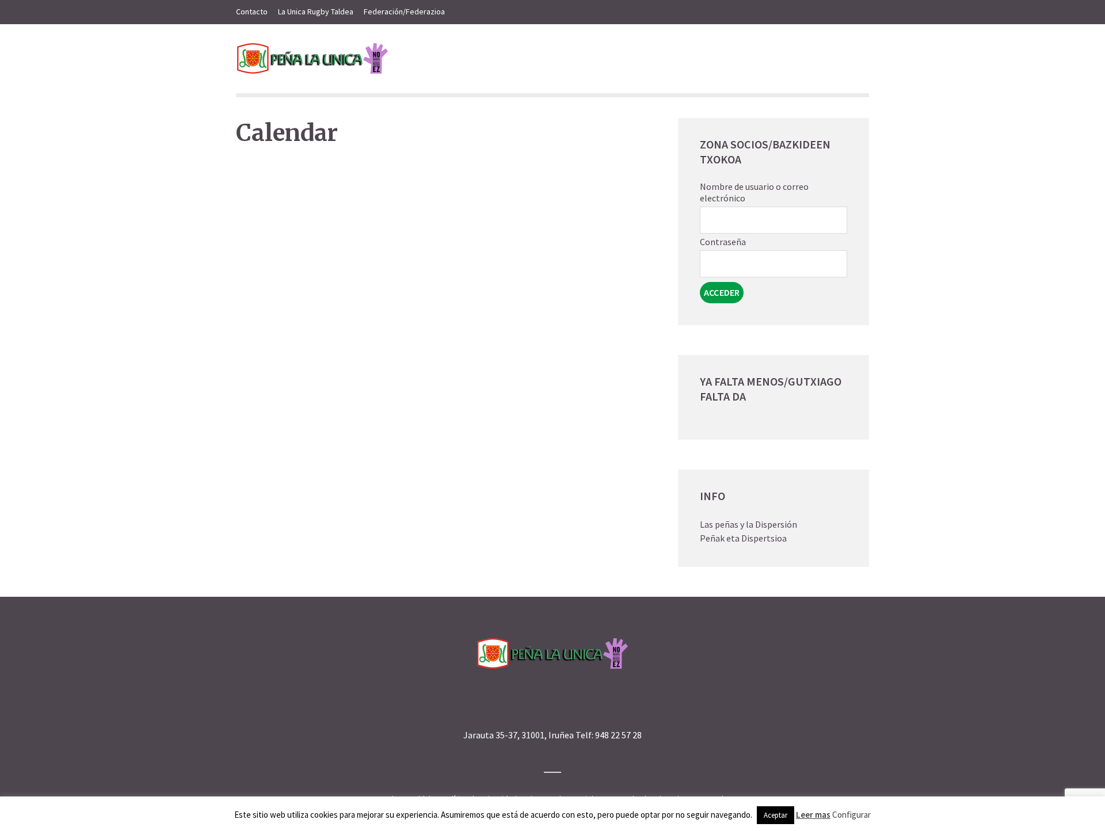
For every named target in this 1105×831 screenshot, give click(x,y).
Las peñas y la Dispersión (748, 524)
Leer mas (813, 814)
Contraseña (723, 241)
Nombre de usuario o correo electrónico (754, 192)
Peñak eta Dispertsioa (743, 538)
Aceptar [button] (775, 815)
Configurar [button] (851, 814)
